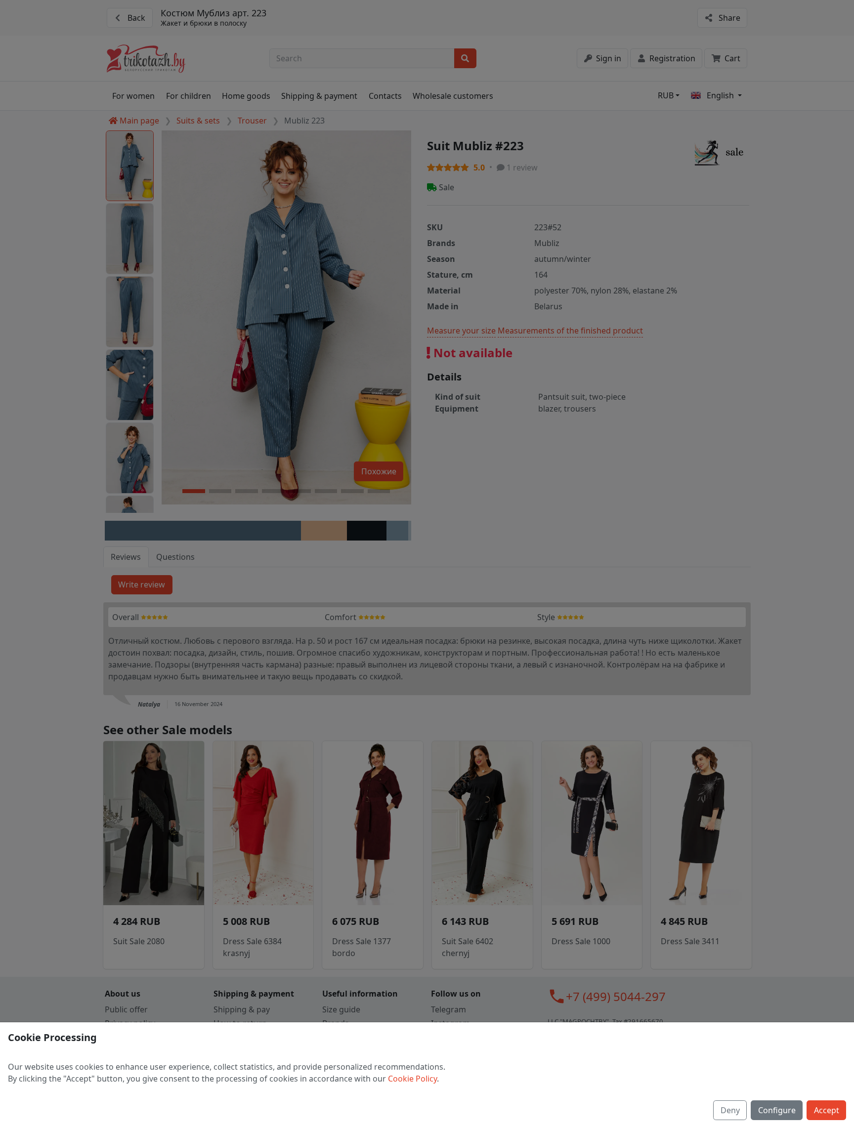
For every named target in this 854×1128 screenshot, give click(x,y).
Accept (826, 1110)
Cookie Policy (412, 1078)
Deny (730, 1110)
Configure (777, 1110)
